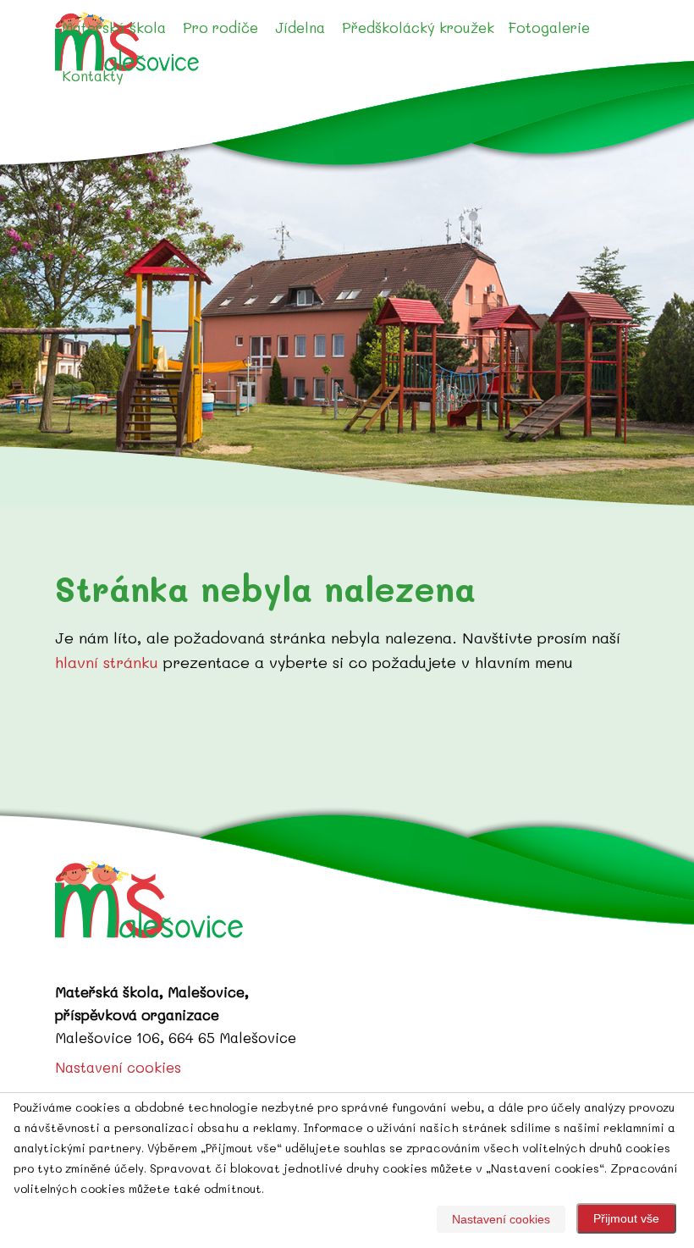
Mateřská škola (114, 27)
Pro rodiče (220, 27)
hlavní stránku (106, 662)
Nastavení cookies (118, 1066)
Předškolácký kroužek (418, 27)
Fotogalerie (549, 27)
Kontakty (93, 75)
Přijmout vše (626, 1218)
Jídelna (300, 27)
